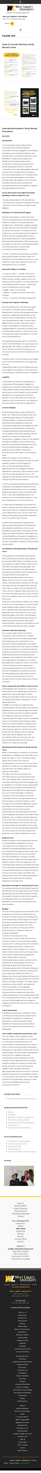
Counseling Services (22, 1349)
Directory (20, 1236)
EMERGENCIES (25, 1463)
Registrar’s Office (22, 1422)
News (22, 1414)
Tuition (22, 1448)
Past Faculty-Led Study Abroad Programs (21, 1122)
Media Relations (22, 1408)
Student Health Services (22, 1434)
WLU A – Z (22, 1312)
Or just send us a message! (20, 1259)
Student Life (22, 1436)
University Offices (20, 1239)
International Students (22, 1393)
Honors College (22, 1387)
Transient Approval (14, 1149)
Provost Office (22, 1417)
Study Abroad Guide (14, 1146)
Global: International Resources (18, 13)
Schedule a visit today (18, 19)
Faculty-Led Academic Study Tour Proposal (22, 1098)
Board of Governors (22, 1329)
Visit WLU (20, 1242)
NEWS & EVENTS (20, 1206)
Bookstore (22, 1332)
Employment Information (22, 1362)
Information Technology (22, 1390)
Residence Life (22, 1428)
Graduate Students (22, 1384)
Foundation (22, 1373)
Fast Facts (22, 1367)
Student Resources (20, 1208)
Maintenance (22, 1401)
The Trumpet (22, 1445)
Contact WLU (20, 1223)
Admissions (22, 1321)
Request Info (22, 1425)
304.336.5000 (20, 1300)
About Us (11, 1112)
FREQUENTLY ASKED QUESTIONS (19, 1120)
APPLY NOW (22, 1326)
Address (20, 1226)
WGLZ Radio (22, 1450)
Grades (22, 1381)
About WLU (22, 1315)
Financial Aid (22, 1370)
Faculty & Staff (22, 1364)
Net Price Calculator (22, 1411)
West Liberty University (20, 8)
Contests (20, 1216)
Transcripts (22, 1442)
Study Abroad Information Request (19, 1141)
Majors (22, 1405)
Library (22, 1398)
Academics (22, 1318)
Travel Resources (13, 1125)
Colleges (22, 1346)
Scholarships (22, 1431)
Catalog (23, 1343)
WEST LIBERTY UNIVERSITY (20, 1291)
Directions (20, 1234)
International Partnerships (21, 1214)
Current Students (22, 1352)
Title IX (22, 1439)
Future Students (22, 1376)
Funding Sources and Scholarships (19, 1127)
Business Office (22, 1335)
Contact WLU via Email (20, 1307)
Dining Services (22, 1356)
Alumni (22, 1323)
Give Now (22, 1378)
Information (12, 1114)
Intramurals (22, 1395)
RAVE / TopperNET (22, 1419)
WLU (20, 1279)
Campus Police (22, 1340)
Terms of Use (14, 1463)
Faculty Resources (20, 1211)
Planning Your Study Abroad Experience (21, 1117)
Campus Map (20, 1231)
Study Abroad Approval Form (17, 1144)
